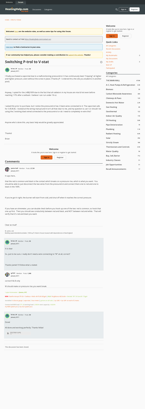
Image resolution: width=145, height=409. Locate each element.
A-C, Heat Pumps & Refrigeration (123, 85)
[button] (101, 62)
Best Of (109, 65)
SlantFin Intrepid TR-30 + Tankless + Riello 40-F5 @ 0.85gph (27, 296)
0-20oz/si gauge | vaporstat (21, 300)
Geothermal (123, 111)
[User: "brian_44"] (7, 70)
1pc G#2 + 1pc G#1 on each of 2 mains (66, 300)
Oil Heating (123, 120)
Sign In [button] (46, 157)
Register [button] (60, 157)
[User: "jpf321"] (7, 274)
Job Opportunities (123, 164)
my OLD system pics (25, 307)
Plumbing (123, 129)
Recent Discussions (113, 49)
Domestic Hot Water (123, 102)
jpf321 (13, 273)
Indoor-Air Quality (123, 116)
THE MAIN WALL (123, 80)
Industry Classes (123, 160)
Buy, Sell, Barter (123, 155)
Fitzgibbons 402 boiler (59, 296)
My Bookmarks (123, 55)
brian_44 (14, 69)
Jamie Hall (14, 168)
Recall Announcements (123, 169)
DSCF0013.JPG (15, 332)
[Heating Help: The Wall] (16, 9)
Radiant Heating (123, 133)
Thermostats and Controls (123, 147)
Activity (108, 52)
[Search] (117, 9)
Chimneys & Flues (123, 98)
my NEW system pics (11, 307)
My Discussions (111, 58)
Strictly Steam (123, 142)
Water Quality (123, 151)
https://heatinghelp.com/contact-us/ (38, 39)
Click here (9, 47)
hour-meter (35, 300)
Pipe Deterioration (123, 125)
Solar (123, 138)
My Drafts (123, 62)
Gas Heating (123, 107)
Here (16, 31)
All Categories (111, 46)
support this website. (75, 55)
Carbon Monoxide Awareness (123, 94)
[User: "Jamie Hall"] (7, 169)
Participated (110, 68)
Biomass (123, 89)
